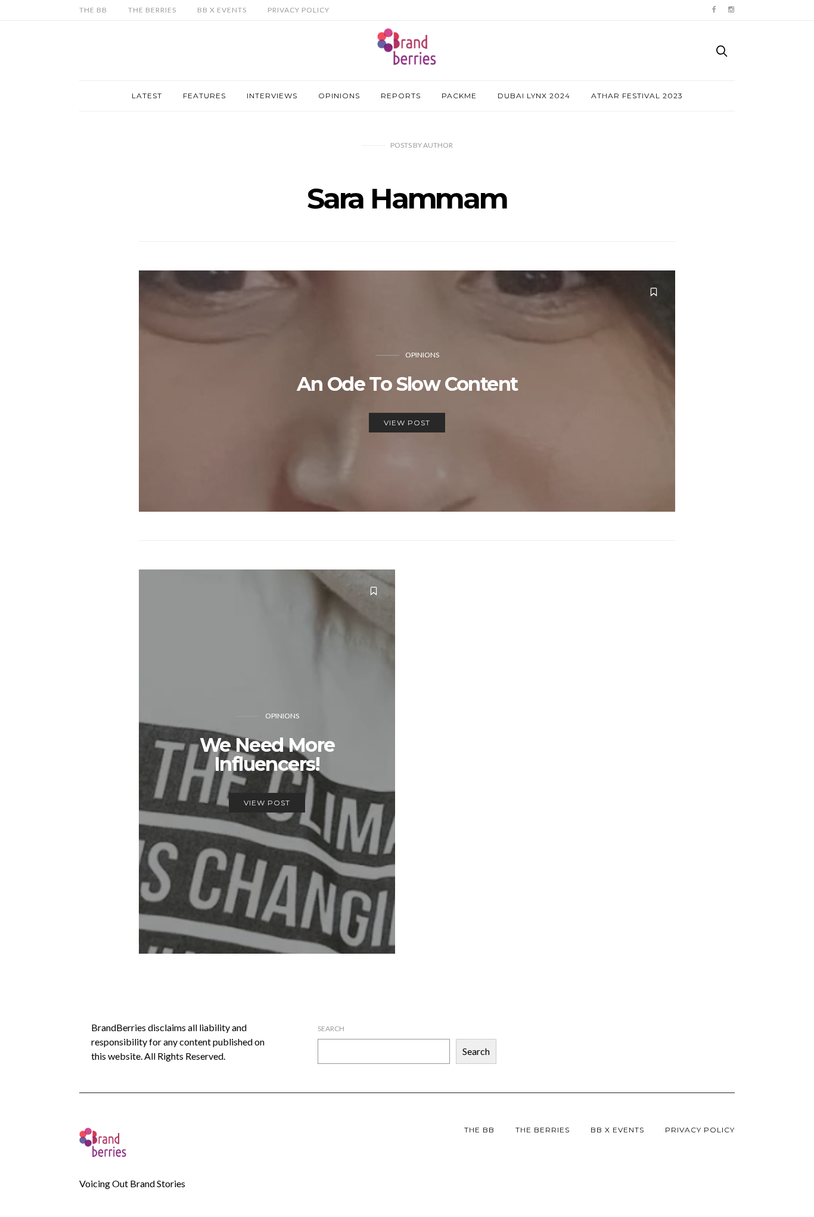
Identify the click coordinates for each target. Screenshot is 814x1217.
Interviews (272, 95)
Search (331, 1028)
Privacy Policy (299, 9)
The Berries (152, 9)
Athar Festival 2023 (637, 95)
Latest (147, 95)
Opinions (339, 95)
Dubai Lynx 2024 (534, 95)
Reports (401, 95)
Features (204, 95)
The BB (93, 9)
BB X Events (222, 9)
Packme (459, 95)
